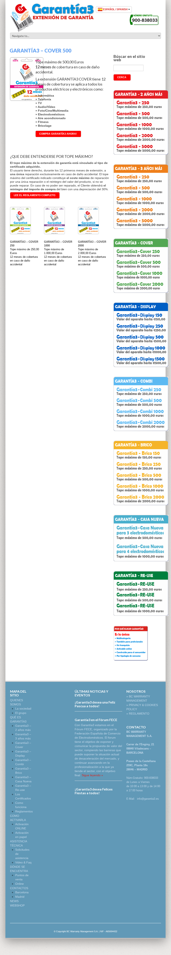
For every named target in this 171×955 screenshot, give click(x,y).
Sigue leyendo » (92, 775)
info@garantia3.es (148, 798)
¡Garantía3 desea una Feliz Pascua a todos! (95, 704)
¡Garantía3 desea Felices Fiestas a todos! (94, 791)
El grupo (20, 713)
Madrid (19, 896)
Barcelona (22, 892)
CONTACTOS (19, 888)
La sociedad (23, 708)
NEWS (14, 901)
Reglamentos (24, 811)
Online (19, 883)
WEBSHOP (17, 905)
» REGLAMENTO (137, 713)
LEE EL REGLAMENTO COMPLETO (34, 195)
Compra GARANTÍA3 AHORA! (58, 133)
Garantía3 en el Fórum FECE (96, 720)
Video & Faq (23, 862)
